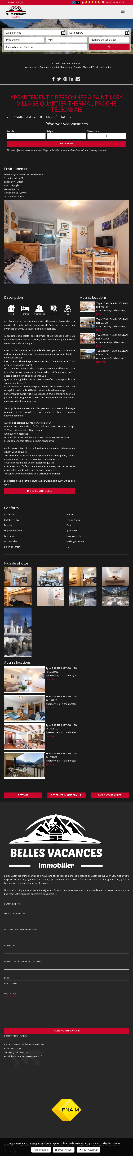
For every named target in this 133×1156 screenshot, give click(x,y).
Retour (23, 795)
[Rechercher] (109, 47)
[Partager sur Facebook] (53, 79)
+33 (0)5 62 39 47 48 (114, 2)
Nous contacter (110, 795)
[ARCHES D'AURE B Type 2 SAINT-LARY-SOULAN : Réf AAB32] (66, 241)
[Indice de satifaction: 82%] (92, 2)
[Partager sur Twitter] (59, 79)
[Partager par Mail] (78, 79)
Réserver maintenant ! (66, 795)
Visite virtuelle (40, 490)
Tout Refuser (64, 1149)
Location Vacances (14, 913)
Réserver (66, 143)
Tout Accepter (89, 1149)
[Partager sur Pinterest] (65, 79)
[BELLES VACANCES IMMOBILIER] (15, 10)
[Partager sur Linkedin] (71, 79)
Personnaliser (41, 1149)
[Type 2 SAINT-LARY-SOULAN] (87, 306)
